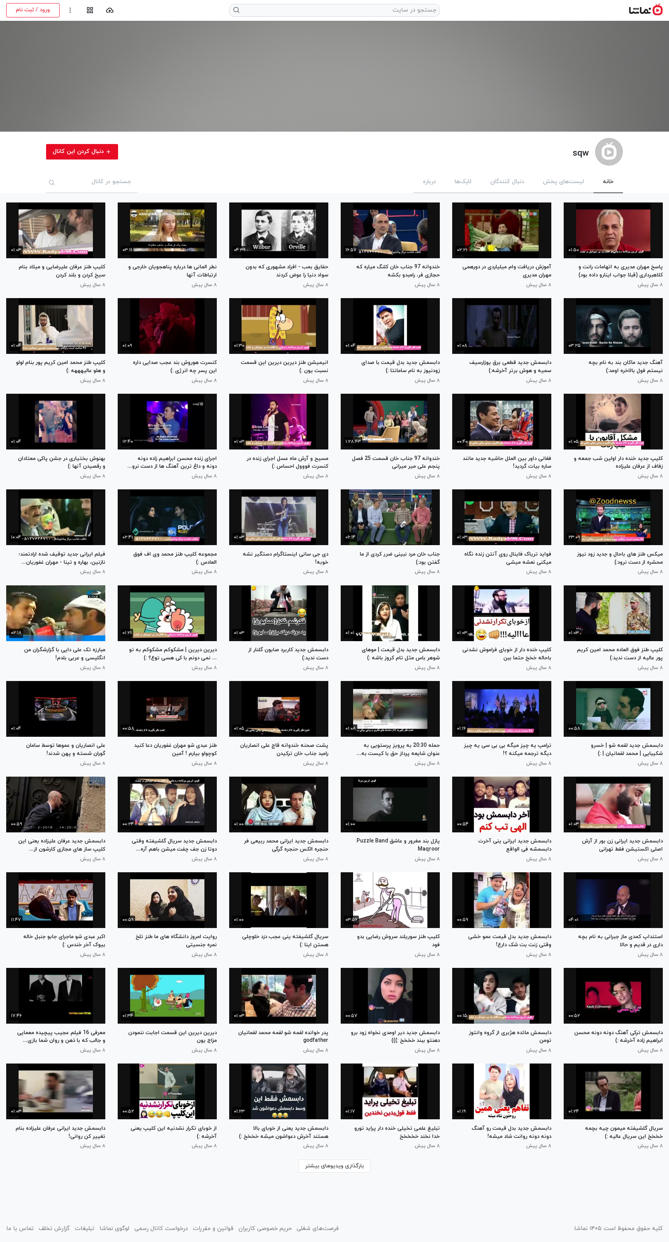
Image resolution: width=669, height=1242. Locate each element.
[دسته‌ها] (90, 10)
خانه (608, 182)
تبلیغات (84, 1229)
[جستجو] (52, 182)
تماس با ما (20, 1229)
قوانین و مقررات (213, 1229)
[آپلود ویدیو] (109, 10)
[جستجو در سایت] (236, 10)
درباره (429, 182)
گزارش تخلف (54, 1229)
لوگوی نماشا (114, 1229)
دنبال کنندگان (507, 182)
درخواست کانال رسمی (161, 1229)
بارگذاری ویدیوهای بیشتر (334, 1166)
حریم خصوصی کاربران (265, 1229)
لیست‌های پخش (563, 182)
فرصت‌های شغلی (318, 1229)
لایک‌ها (463, 182)
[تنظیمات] (70, 10)
